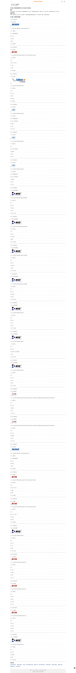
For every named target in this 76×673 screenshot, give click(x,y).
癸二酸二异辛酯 (12, 664)
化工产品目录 (41, 670)
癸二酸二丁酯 (18, 666)
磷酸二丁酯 (36, 664)
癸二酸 (24, 664)
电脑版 (37, 671)
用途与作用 (16, 5)
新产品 (45, 670)
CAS (33, 670)
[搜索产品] (62, 1)
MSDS (31, 670)
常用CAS (36, 670)
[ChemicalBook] (37, 1)
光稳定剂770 (12, 666)
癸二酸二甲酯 (48, 664)
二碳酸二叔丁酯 (19, 664)
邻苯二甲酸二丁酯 (42, 664)
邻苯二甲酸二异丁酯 (29, 664)
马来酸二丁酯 (60, 664)
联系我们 (34, 671)
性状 (12, 5)
